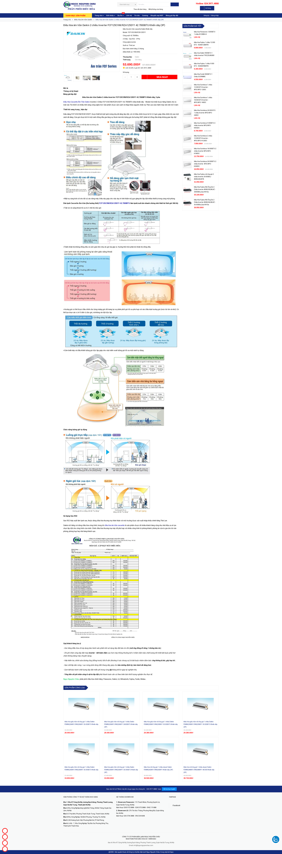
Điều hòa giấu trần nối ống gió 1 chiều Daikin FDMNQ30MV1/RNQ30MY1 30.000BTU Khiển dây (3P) (200, 724)
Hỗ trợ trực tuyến (169, 789)
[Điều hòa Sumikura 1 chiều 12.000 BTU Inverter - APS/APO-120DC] (187, 88)
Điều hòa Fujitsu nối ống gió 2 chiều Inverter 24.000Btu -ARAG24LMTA (204, 176)
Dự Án (121, 14)
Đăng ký (206, 15)
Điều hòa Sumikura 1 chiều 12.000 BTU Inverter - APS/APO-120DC (203, 87)
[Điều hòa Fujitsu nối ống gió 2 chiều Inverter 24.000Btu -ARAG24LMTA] (187, 177)
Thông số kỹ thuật (70, 91)
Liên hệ (129, 15)
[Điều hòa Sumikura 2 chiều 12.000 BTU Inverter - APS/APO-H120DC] (187, 139)
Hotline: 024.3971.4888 (207, 3)
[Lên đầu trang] (278, 835)
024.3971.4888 (146, 68)
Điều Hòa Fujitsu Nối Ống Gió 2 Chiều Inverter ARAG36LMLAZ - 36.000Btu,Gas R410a (205, 202)
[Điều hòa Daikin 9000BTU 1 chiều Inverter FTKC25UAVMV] (187, 56)
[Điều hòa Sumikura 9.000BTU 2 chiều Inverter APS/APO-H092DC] (187, 126)
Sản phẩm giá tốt (192, 26)
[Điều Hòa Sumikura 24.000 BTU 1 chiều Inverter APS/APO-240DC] (187, 113)
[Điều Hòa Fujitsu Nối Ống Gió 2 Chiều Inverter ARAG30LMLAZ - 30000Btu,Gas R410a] (187, 190)
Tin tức (137, 15)
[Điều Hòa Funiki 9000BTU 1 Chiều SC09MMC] (187, 77)
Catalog (145, 15)
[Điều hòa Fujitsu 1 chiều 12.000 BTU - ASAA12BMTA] (187, 45)
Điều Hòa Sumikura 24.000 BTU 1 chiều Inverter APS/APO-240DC (204, 112)
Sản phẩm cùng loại (75, 687)
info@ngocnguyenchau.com (143, 845)
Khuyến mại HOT (157, 15)
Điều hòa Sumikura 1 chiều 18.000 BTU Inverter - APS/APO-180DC (203, 100)
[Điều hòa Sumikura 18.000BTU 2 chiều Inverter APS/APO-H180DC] (187, 151)
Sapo (171, 852)
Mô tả (65, 88)
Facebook (176, 805)
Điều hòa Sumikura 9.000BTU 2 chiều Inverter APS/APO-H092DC (204, 125)
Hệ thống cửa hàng (156, 9)
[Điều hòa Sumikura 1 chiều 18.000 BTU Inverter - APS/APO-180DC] (187, 100)
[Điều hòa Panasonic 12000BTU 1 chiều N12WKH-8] (187, 35)
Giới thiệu (110, 15)
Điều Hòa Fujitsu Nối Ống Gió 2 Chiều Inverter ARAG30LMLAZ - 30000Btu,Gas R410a (205, 189)
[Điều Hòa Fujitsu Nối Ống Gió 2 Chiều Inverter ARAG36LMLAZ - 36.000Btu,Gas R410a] (187, 203)
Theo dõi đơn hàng (140, 9)
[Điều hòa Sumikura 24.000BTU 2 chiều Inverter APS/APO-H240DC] (187, 164)
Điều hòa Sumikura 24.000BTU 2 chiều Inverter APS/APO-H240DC (205, 163)
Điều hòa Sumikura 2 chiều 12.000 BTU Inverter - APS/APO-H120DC (203, 138)
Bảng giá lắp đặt (172, 15)
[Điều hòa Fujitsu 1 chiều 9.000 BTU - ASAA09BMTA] (187, 66)
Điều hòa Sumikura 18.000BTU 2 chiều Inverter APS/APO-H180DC (205, 151)
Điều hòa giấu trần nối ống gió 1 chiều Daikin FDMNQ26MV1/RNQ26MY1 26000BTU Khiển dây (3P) (121, 724)
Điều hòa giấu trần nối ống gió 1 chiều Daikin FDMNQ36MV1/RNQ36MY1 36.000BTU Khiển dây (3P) (121, 769)
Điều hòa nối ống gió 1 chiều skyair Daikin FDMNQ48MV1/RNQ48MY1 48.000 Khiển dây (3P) (199, 769)
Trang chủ (99, 15)
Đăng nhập (215, 15)
